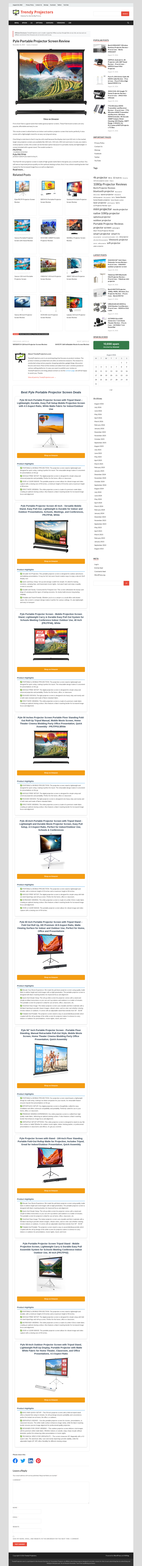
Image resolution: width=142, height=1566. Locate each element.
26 (106, 380)
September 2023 (100, 524)
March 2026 (98, 421)
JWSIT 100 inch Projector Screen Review (76, 277)
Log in (96, 564)
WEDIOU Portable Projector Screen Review (51, 200)
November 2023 (100, 520)
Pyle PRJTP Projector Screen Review (24, 200)
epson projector (107, 194)
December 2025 (100, 432)
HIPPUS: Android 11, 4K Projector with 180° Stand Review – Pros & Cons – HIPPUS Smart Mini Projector (117, 64)
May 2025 (98, 457)
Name (15, 1507)
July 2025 (97, 450)
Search (125, 14)
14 (116, 371)
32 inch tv (117, 178)
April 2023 (98, 531)
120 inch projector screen (101, 181)
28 (116, 380)
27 (111, 380)
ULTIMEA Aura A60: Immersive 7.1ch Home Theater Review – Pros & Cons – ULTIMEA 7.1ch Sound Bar (117, 322)
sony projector (97, 237)
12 (106, 371)
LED (70, 23)
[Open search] (128, 22)
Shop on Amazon (51, 455)
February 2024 (99, 510)
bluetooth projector (103, 191)
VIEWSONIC (61, 23)
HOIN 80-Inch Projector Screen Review (49, 316)
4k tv (110, 178)
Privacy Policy (30, 5)
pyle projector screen (40, 334)
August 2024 (99, 488)
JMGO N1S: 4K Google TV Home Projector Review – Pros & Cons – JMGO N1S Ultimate (117, 94)
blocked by (114, 345)
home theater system (117, 200)
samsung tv (116, 228)
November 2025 (100, 435)
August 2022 (99, 549)
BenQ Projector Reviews (104, 188)
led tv (118, 203)
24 (96, 380)
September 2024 (100, 485)
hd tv (113, 197)
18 (101, 375)
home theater (121, 197)
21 (116, 375)
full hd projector (98, 197)
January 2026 (99, 428)
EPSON (24, 23)
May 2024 (98, 499)
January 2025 (99, 471)
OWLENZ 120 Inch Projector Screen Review (51, 277)
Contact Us (39, 5)
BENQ (17, 23)
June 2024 (98, 496)
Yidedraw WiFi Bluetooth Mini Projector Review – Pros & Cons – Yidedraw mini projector (118, 278)
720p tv (111, 181)
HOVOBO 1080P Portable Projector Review (50, 239)
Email (16, 1517)
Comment (17, 1480)
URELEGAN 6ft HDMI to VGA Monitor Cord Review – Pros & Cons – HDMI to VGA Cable (118, 307)
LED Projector (111, 203)
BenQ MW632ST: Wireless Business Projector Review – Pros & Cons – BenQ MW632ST (118, 48)
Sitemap (46, 5)
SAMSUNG (49, 23)
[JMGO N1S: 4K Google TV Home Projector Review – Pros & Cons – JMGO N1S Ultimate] (99, 91)
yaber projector (98, 246)
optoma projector (102, 216)
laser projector (99, 202)
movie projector (120, 209)
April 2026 (98, 418)
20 (111, 375)
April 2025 (98, 460)
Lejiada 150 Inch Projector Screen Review (76, 316)
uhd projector (123, 237)
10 (96, 371)
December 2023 (100, 517)
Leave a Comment (32, 45)
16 (127, 371)
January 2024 (99, 513)
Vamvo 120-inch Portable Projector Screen (23, 277)
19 (106, 375)
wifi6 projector (102, 243)
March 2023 (98, 534)
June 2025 (98, 453)
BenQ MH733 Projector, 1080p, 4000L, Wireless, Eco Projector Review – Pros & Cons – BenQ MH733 (118, 292)
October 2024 (99, 481)
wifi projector (113, 243)
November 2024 (100, 478)
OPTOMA (39, 23)
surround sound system (108, 237)
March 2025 (98, 464)
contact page (70, 371)
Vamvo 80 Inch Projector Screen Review (23, 316)
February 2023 (99, 538)
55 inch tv (125, 178)
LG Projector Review (100, 205)
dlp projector (118, 191)
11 (101, 371)
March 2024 (98, 506)
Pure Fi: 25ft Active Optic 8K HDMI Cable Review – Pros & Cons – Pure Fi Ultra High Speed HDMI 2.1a (118, 80)
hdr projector (107, 197)
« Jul (110, 390)
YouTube (66, 5)
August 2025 (99, 446)
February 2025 (99, 467)
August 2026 (99, 404)
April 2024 (98, 503)
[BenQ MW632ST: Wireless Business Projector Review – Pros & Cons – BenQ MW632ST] (99, 45)
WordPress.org (99, 575)
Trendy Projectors (37, 12)
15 (121, 371)
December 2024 (100, 474)
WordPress (117, 1555)
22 (121, 375)
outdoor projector (102, 220)
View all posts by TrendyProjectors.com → (42, 377)
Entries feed (98, 568)
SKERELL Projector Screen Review (76, 239)
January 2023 (99, 542)
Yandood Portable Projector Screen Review (77, 200)
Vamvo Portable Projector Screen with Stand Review (23, 239)
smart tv (115, 233)
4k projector (100, 177)
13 (111, 371)
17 (96, 375)
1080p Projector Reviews (110, 184)
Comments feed (100, 571)
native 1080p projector (106, 213)
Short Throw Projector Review (103, 231)
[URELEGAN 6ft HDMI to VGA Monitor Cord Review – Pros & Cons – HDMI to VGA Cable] (99, 304)
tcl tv (117, 237)
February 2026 (99, 425)
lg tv (109, 205)
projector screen (26, 334)
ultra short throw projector (100, 240)
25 (101, 380)
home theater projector (101, 200)
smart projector (101, 233)
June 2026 (98, 411)
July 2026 (97, 407)
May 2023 (98, 527)
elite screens (96, 194)
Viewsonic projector (118, 239)
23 (127, 375)
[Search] (126, 583)
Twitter (59, 5)
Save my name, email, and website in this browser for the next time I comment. (46, 1539)
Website (16, 1527)
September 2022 (100, 545)
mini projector (102, 209)
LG (31, 23)
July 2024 (97, 492)
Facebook (53, 5)
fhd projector (117, 194)
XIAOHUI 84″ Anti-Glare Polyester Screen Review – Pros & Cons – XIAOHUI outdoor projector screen (118, 263)
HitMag (126, 1555)
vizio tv (95, 243)
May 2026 (98, 414)
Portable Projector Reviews (108, 223)
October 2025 (99, 439)
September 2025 (100, 443)
